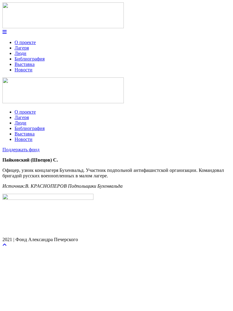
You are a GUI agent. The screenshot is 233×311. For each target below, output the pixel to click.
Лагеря (22, 47)
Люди (20, 53)
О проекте (25, 42)
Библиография (30, 58)
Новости (23, 69)
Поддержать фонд (20, 149)
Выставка (25, 64)
